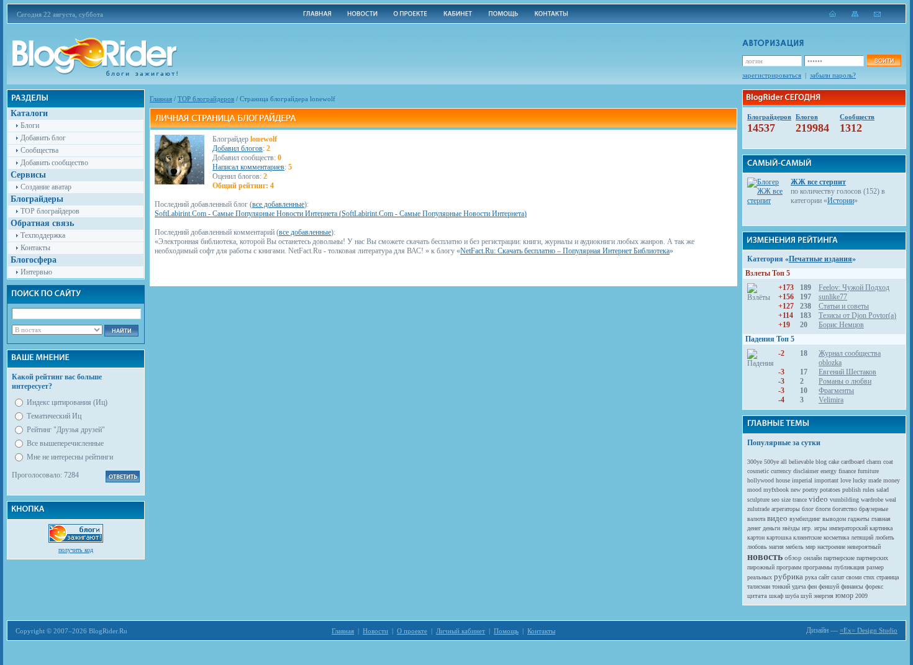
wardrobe (872, 499)
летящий (862, 537)
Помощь (506, 631)
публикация (849, 567)
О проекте (412, 631)
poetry (810, 489)
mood (754, 489)
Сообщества (39, 150)
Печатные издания (820, 259)
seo (775, 499)
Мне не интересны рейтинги (70, 457)
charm (873, 461)
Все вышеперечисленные (65, 443)
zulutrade (758, 508)
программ (788, 567)
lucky (859, 480)
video (818, 499)
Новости (375, 631)
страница (887, 577)
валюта (756, 518)
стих (868, 577)
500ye (771, 461)
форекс (874, 586)
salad (882, 489)
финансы (852, 586)
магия (776, 546)
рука (811, 577)
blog (821, 461)
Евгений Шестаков (847, 372)
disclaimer (806, 471)
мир (810, 546)
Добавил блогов (237, 148)
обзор (793, 557)
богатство (844, 508)
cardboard (853, 461)
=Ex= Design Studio (868, 630)
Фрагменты (836, 390)
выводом (834, 518)
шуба (792, 595)
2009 (861, 595)
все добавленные (278, 204)
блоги (822, 508)
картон (756, 537)
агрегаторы (785, 508)
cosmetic (758, 471)
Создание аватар (45, 187)
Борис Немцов (841, 324)
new (796, 489)
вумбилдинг (804, 518)
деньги (771, 528)
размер (875, 567)
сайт (824, 577)
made (874, 480)
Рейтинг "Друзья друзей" (66, 429)
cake (834, 461)
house (783, 480)
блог (808, 508)
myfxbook (776, 489)
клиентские (807, 537)
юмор (844, 595)
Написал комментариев (248, 167)
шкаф (776, 595)
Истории (840, 200)
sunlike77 (833, 296)
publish (851, 489)
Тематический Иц (54, 416)
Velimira (831, 400)
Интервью (36, 272)
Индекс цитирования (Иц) (67, 402)
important (826, 480)
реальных (759, 577)
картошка (778, 537)
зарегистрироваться (771, 75)
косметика (836, 537)
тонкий (781, 586)
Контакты (35, 247)
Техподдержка (42, 235)
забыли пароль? (833, 75)
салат (837, 577)
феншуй (829, 586)
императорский (848, 528)
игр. (807, 528)
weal (890, 499)
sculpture (758, 499)
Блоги (29, 125)
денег (754, 528)
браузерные (873, 508)
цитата (757, 595)
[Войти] (883, 60)
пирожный (760, 567)
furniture (868, 471)
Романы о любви (845, 381)
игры (820, 528)
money (891, 480)
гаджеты (859, 518)
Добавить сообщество (54, 162)
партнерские (839, 557)
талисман (758, 586)
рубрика (788, 576)
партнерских (872, 557)
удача (799, 586)
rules (868, 489)
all (784, 461)
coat (888, 461)
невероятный (864, 546)
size (786, 499)
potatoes (830, 489)
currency (781, 471)
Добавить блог (43, 137)
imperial (802, 480)
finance (847, 471)
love (845, 480)
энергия (824, 595)
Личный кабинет (460, 631)
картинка (881, 528)
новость (765, 556)
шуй (806, 595)
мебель (795, 546)
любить (884, 537)
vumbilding (844, 499)
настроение (831, 546)
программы (817, 567)
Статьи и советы (844, 306)
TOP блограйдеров (49, 211)
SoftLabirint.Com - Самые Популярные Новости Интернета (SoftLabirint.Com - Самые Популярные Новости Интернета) (341, 213)
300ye (754, 461)
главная (881, 518)
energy (828, 471)
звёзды (791, 528)
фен (812, 586)
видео (777, 518)
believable (801, 461)
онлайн (813, 557)
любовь (757, 546)
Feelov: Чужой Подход (854, 287)
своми (853, 577)
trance (800, 499)
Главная (161, 98)
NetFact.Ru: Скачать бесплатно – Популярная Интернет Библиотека (565, 251)
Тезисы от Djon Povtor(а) (857, 315)
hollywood (760, 480)
